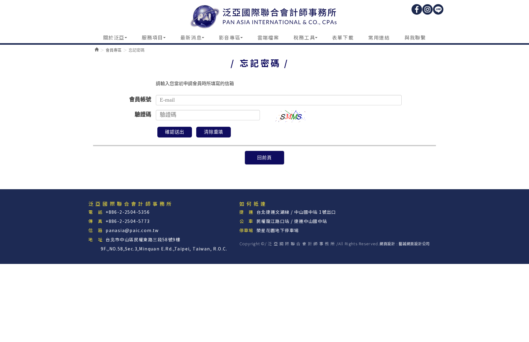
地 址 (95, 239)
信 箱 (95, 230)
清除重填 (213, 132)
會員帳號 (140, 99)
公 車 (246, 221)
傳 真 (95, 221)
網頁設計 (387, 244)
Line (438, 9)
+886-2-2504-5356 (128, 212)
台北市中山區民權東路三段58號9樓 (143, 239)
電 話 (95, 212)
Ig (427, 9)
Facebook (416, 9)
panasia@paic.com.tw (132, 230)
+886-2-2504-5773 (128, 221)
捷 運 (246, 212)
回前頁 (264, 157)
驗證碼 (143, 114)
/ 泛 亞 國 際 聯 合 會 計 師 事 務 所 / (265, 15)
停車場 (246, 230)
